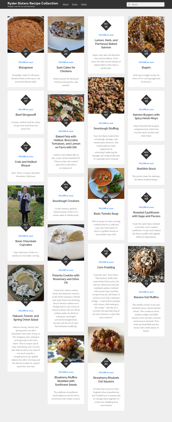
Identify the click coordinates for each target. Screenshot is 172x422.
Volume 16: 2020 (25, 62)
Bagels (146, 67)
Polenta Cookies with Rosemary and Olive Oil (65, 279)
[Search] (129, 4)
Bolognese (26, 67)
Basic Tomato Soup (106, 213)
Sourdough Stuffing (106, 128)
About (65, 4)
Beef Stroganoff (26, 114)
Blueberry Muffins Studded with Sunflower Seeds (66, 381)
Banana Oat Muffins (146, 297)
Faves (74, 4)
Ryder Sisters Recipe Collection (33, 3)
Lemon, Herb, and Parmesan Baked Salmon (106, 44)
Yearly (84, 4)
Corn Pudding (106, 267)
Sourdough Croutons (66, 201)
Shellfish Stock (146, 168)
